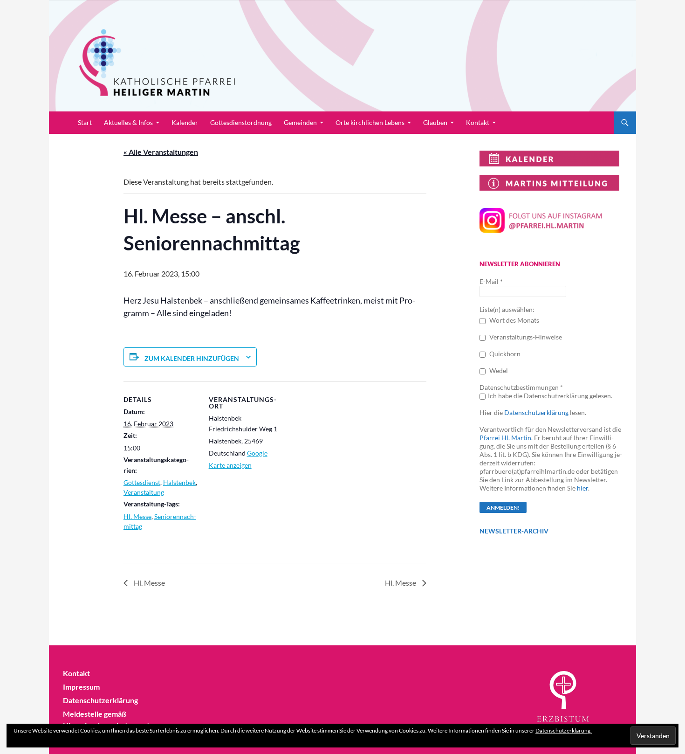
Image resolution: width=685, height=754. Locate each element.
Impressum (81, 686)
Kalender (184, 122)
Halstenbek (179, 482)
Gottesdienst (141, 482)
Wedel (498, 370)
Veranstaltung (143, 492)
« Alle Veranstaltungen (160, 151)
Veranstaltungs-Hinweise (525, 337)
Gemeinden (300, 122)
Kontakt (477, 122)
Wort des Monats (513, 320)
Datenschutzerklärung (536, 412)
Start (85, 122)
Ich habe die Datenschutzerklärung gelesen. (550, 396)
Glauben (435, 122)
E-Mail (491, 281)
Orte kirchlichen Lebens (370, 122)
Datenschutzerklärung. (563, 730)
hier (582, 488)
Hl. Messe (137, 516)
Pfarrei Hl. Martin (505, 438)
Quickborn (504, 354)
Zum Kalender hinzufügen (191, 358)
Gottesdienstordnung (241, 122)
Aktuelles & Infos (128, 122)
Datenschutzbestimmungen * (521, 387)
